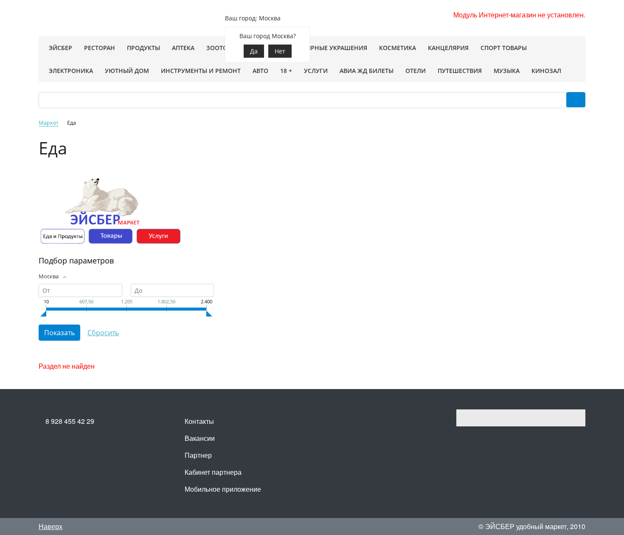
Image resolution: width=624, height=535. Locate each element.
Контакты (199, 421)
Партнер (198, 455)
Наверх (50, 526)
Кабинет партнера (213, 472)
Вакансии (200, 438)
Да (254, 51)
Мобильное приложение (223, 489)
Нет (280, 51)
